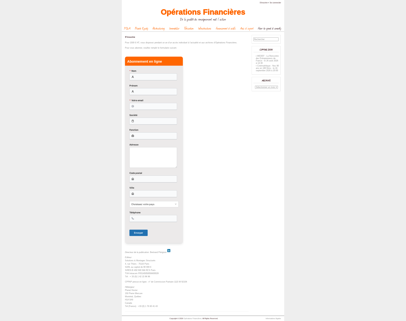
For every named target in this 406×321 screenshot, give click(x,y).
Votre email (136, 100)
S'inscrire (264, 3)
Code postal (135, 173)
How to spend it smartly (269, 28)
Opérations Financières (203, 12)
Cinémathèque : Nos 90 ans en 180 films (267, 67)
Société (133, 115)
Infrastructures (204, 28)
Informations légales (273, 318)
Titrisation (188, 28)
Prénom (133, 85)
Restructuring (159, 28)
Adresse (133, 144)
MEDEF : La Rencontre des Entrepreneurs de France (267, 58)
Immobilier (174, 28)
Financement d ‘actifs (226, 28)
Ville (131, 188)
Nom (132, 71)
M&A (127, 28)
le (265, 60)
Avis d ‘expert (246, 28)
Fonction (133, 130)
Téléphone (135, 212)
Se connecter (275, 3)
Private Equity (141, 28)
